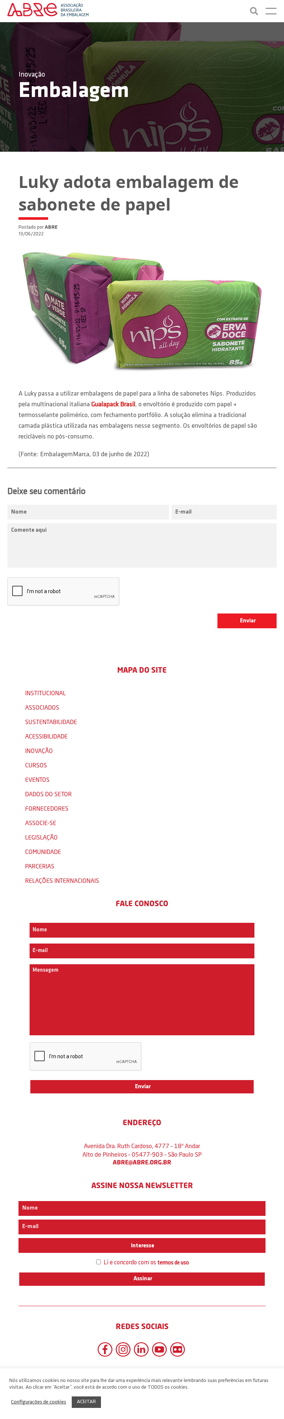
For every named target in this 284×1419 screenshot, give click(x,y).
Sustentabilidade (51, 721)
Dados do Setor (48, 793)
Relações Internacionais (62, 880)
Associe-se (40, 822)
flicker (177, 1349)
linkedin (141, 1349)
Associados (42, 707)
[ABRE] (48, 11)
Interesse (142, 1246)
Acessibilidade (46, 736)
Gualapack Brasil (113, 404)
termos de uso (173, 1263)
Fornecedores (46, 808)
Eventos (37, 779)
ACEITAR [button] (86, 1402)
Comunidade (43, 851)
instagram (123, 1349)
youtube (159, 1349)
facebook (105, 1349)
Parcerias (39, 866)
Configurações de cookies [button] (38, 1402)
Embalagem (73, 91)
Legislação (41, 837)
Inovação (31, 74)
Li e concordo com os (145, 1263)
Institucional (45, 692)
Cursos (36, 765)
